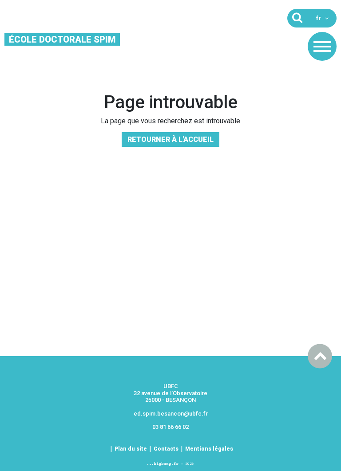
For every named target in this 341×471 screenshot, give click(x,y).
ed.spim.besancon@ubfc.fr (171, 413)
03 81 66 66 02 (170, 427)
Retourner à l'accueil (170, 139)
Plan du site (131, 449)
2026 (189, 464)
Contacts (166, 449)
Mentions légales (209, 449)
